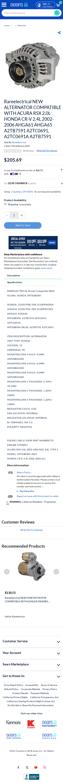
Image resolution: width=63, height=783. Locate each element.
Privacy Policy (49, 689)
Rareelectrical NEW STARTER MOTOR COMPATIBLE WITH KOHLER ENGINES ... (27, 599)
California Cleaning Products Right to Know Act (31, 701)
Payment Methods (40, 693)
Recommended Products (23, 546)
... (13, 25)
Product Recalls (20, 693)
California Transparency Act (44, 697)
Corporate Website (30, 689)
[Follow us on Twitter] (27, 767)
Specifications (14, 282)
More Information (18, 465)
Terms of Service (49, 685)
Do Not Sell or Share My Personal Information (31, 705)
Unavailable (25, 204)
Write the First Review (47, 150)
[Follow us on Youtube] (36, 767)
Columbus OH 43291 (22, 191)
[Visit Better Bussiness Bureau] (31, 776)
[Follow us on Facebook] (18, 767)
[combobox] (32, 13)
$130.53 (10, 593)
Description (13, 275)
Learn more (46, 268)
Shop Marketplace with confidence (23, 254)
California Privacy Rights (15, 697)
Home (6, 25)
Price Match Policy (13, 685)
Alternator (21, 25)
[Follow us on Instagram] (44, 767)
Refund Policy (11, 689)
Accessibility (32, 685)
